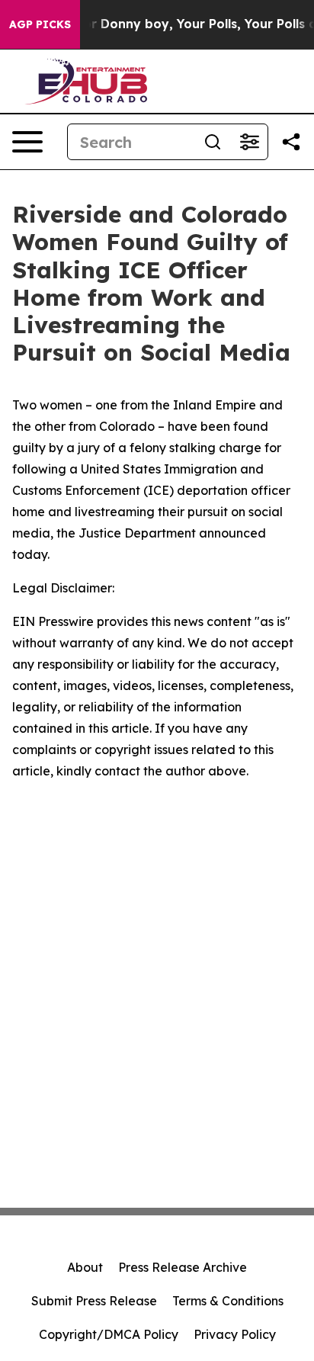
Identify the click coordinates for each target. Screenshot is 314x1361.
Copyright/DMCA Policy (108, 1334)
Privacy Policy (235, 1334)
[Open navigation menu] (27, 142)
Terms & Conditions (228, 1300)
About (85, 1267)
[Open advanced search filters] (249, 141)
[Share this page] (291, 142)
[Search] (212, 141)
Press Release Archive (182, 1267)
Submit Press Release (94, 1300)
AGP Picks (40, 24)
